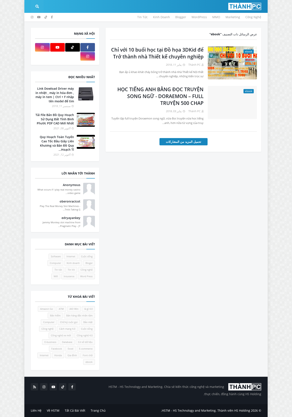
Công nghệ (87, 269)
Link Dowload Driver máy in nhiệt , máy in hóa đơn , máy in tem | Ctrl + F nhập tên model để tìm (54, 94)
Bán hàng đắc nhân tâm (79, 315)
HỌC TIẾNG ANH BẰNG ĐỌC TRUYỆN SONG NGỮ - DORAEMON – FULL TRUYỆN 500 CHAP (160, 96)
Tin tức (58, 269)
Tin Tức (142, 17)
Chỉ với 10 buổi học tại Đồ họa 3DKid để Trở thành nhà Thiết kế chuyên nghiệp (157, 53)
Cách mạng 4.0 (67, 328)
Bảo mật (88, 322)
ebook (89, 361)
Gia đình (72, 355)
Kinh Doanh (161, 17)
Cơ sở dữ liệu (85, 342)
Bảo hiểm (55, 315)
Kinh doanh (73, 263)
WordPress (199, 17)
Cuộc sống (87, 256)
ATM (61, 308)
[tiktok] (45, 17)
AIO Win (73, 308)
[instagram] (32, 17)
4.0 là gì (88, 308)
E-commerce (86, 348)
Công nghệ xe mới (61, 335)
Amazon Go (46, 308)
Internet (70, 256)
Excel (70, 348)
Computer (55, 263)
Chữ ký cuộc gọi (69, 322)
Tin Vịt (71, 269)
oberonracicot (70, 201)
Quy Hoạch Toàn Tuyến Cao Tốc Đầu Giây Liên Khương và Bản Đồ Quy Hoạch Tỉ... (57, 143)
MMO (216, 17)
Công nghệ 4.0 (85, 335)
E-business (50, 342)
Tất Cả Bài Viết (75, 410)
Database (67, 342)
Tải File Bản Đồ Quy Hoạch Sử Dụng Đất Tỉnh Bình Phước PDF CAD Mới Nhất (54, 119)
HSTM (166, 410)
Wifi (56, 276)
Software (56, 256)
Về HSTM (53, 410)
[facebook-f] (52, 17)
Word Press (86, 276)
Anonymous (71, 185)
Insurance (69, 276)
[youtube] (39, 17)
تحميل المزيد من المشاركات (183, 142)
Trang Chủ (98, 410)
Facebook (56, 348)
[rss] (34, 386)
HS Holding (242, 410)
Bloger (89, 263)
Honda (58, 355)
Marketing (233, 17)
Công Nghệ (253, 17)
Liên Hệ (36, 410)
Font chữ (88, 355)
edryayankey (71, 218)
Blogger (180, 17)
